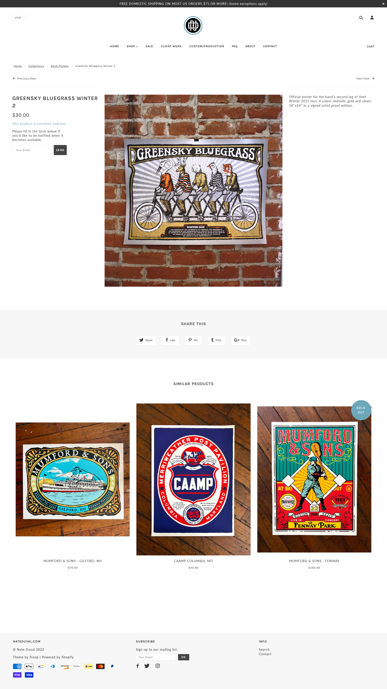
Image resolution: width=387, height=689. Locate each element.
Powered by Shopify (58, 657)
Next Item (363, 78)
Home (18, 66)
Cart (371, 46)
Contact (265, 654)
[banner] (193, 25)
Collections (36, 66)
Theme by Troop (26, 657)
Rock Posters (60, 66)
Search (264, 649)
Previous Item (26, 78)
